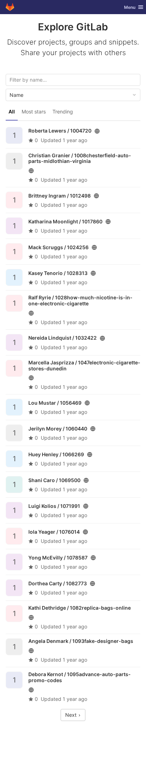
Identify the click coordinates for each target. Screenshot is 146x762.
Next (71, 715)
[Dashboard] (10, 7)
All (12, 112)
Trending (62, 112)
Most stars (34, 112)
